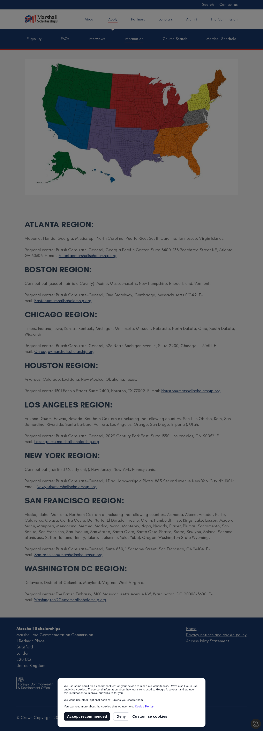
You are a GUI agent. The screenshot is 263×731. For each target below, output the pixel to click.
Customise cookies (149, 716)
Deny (121, 716)
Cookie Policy (144, 706)
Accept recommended (87, 716)
